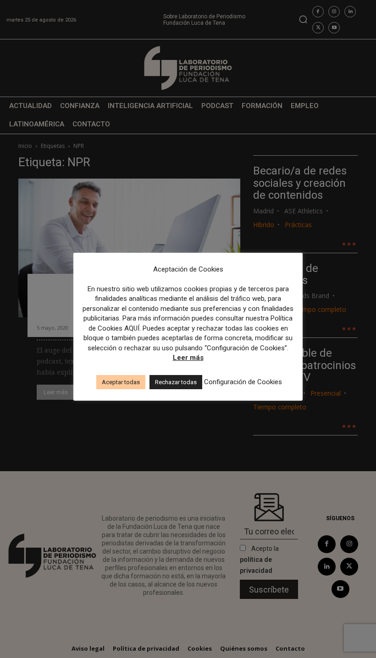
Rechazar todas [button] (176, 382)
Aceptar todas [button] (121, 382)
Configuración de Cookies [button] (243, 382)
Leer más (188, 357)
